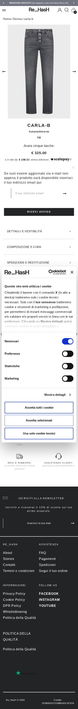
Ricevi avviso (39, 211)
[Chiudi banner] (72, 272)
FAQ (42, 552)
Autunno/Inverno (39, 131)
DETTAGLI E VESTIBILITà (24, 231)
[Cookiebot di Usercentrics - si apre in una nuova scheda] (49, 272)
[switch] (67, 353)
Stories (8, 559)
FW (39, 137)
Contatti (9, 565)
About (7, 552)
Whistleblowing (15, 611)
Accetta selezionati (39, 420)
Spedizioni (47, 565)
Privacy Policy (14, 593)
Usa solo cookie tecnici (39, 433)
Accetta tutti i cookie (39, 407)
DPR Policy (12, 605)
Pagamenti (47, 559)
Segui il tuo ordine (53, 571)
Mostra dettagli (55, 394)
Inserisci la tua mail (39, 523)
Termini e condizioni (19, 571)
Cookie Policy (14, 599)
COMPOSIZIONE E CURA (24, 246)
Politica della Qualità (19, 617)
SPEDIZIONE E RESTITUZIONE (28, 262)
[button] (4, 3)
